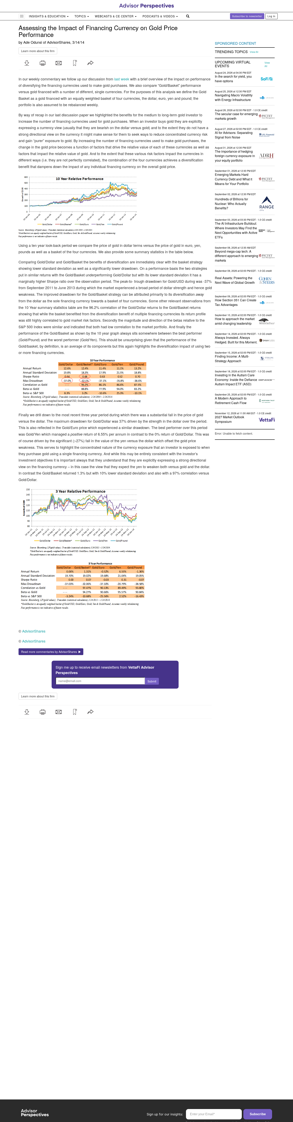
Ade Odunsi (32, 42)
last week (121, 78)
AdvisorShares (58, 42)
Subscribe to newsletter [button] (247, 16)
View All (254, 51)
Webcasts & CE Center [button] (115, 16)
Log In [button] (271, 16)
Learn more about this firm (38, 51)
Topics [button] (81, 16)
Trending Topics (231, 52)
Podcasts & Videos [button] (159, 16)
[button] (27, 63)
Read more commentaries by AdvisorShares (50, 652)
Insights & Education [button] (48, 16)
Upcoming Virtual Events (233, 64)
